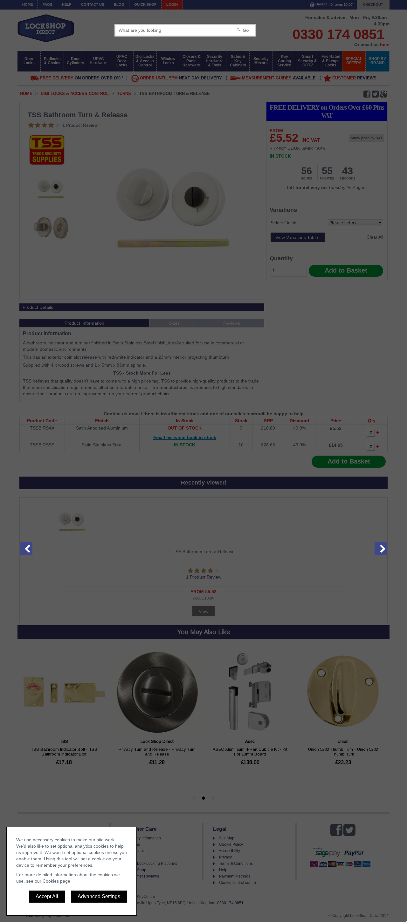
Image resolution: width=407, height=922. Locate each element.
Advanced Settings (99, 896)
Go (246, 30)
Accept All (47, 896)
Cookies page (56, 881)
